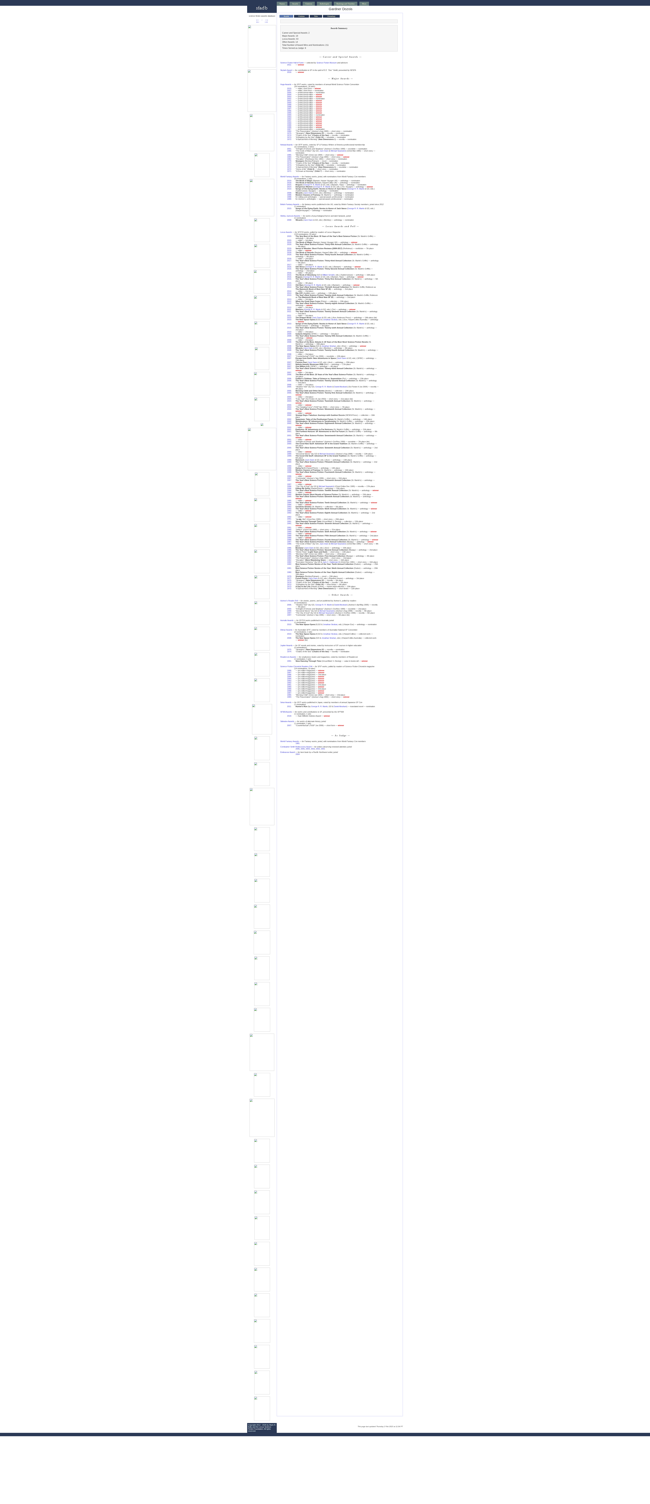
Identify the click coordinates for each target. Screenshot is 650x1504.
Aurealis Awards (287, 620)
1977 (289, 578)
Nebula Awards (286, 145)
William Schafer (328, 275)
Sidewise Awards (287, 721)
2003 (289, 97)
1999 (289, 105)
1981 (289, 568)
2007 (289, 90)
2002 (289, 99)
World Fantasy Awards (289, 177)
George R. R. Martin (312, 185)
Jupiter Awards (286, 645)
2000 (289, 103)
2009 (289, 334)
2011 (289, 65)
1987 (289, 129)
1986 (289, 151)
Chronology (331, 16)
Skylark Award (286, 70)
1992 (289, 119)
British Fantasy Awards (289, 204)
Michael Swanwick (338, 151)
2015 (289, 185)
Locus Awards (286, 232)
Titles (316, 16)
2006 (289, 374)
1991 (289, 121)
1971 (289, 171)
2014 (289, 187)
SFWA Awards (286, 712)
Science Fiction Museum (327, 63)
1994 (289, 115)
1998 (289, 107)
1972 (289, 139)
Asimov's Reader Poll (289, 601)
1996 (289, 111)
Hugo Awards (285, 84)
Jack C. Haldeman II (331, 562)
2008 (289, 193)
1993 (289, 117)
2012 (289, 301)
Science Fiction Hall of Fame (292, 63)
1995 (289, 113)
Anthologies (324, 4)
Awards (295, 4)
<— (257, 20)
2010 (289, 189)
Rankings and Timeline (346, 4)
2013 (289, 293)
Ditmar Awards (286, 630)
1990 (289, 123)
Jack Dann (324, 151)
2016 (289, 72)
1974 (289, 135)
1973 (289, 137)
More (364, 4)
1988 (289, 127)
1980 (289, 572)
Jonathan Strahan (330, 320)
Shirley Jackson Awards (290, 216)
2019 (289, 88)
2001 (289, 101)
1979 (289, 161)
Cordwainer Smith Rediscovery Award (295, 747)
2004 (289, 95)
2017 (289, 261)
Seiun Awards (285, 702)
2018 (289, 183)
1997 (289, 109)
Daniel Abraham (340, 387)
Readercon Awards (288, 657)
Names (282, 4)
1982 (289, 159)
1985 (289, 155)
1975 (289, 133)
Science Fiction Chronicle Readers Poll (296, 666)
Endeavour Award (287, 752)
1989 (289, 125)
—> (266, 20)
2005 (289, 93)
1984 (289, 131)
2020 (289, 236)
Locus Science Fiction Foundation (259, 1428)
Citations (308, 4)
